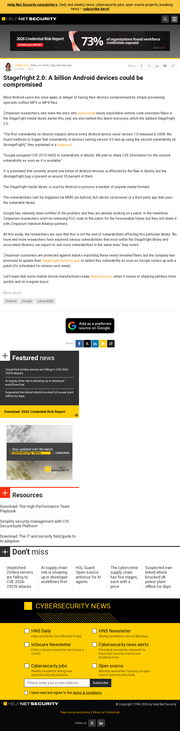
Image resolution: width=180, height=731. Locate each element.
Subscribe (100, 683)
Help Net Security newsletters (32, 5)
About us (98, 712)
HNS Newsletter (115, 631)
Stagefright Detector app (61, 261)
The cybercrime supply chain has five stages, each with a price (124, 577)
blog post (64, 145)
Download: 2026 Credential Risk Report (34, 412)
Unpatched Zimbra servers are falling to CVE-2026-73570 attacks (20, 577)
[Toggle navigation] (174, 19)
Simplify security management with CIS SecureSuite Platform (34, 523)
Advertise (113, 712)
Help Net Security (164, 704)
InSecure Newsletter (51, 644)
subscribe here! (96, 9)
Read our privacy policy (75, 712)
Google (27, 301)
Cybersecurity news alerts (124, 644)
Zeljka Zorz (22, 65)
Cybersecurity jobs (49, 665)
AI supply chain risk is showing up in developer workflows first (54, 574)
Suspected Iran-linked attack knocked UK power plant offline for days (159, 577)
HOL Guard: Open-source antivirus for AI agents (88, 574)
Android (10, 301)
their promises (101, 276)
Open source (111, 665)
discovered (86, 113)
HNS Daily (41, 631)
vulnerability (45, 301)
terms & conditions (87, 693)
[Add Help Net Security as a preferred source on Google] (173, 66)
